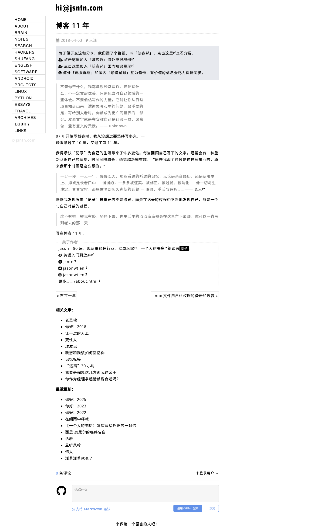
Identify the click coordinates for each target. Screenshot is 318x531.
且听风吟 (73, 445)
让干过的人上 (77, 333)
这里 (169, 53)
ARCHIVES (25, 117)
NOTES (22, 39)
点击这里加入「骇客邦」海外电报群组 (97, 59)
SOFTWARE (26, 71)
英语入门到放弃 (77, 255)
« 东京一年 (66, 295)
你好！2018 (75, 326)
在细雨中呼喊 (77, 419)
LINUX (21, 91)
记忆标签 (73, 359)
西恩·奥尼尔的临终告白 (85, 432)
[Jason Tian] (79, 12)
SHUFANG (25, 58)
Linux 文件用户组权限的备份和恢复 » (185, 295)
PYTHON (23, 98)
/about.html (86, 281)
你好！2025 (75, 399)
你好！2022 (75, 412)
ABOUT (22, 26)
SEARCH (23, 45)
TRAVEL (23, 111)
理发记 (71, 346)
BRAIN (21, 32)
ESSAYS (23, 104)
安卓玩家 (126, 248)
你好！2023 (75, 406)
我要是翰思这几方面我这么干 (91, 372)
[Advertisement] (184, 115)
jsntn (69, 261)
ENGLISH (24, 65)
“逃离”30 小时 (80, 365)
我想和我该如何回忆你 (85, 352)
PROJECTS (26, 84)
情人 (69, 451)
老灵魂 (71, 320)
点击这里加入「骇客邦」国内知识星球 (97, 66)
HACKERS (25, 52)
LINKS (21, 130)
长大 (198, 189)
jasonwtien (74, 268)
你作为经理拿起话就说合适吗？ (93, 379)
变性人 (71, 339)
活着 (69, 438)
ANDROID (24, 78)
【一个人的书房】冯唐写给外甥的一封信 (100, 425)
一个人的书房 (153, 248)
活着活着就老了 (79, 458)
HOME (21, 19)
